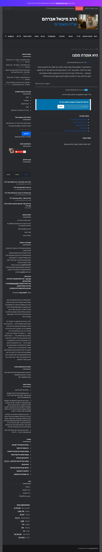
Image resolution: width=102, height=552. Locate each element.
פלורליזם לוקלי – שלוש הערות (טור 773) (62, 8)
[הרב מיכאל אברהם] (68, 21)
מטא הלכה (85, 49)
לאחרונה (26, 174)
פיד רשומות (26, 490)
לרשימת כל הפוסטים (23, 471)
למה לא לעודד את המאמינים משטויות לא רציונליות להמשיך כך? (19, 225)
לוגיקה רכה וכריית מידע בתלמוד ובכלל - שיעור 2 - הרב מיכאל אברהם (17, 83)
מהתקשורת (51, 36)
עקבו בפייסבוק (27, 160)
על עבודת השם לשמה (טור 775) (22, 187)
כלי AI (19, 36)
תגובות (8, 174)
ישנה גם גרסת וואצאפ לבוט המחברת (20, 288)
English (11, 36)
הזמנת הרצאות (87, 36)
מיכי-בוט (28, 279)
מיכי (90, 90)
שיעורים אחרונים (26, 54)
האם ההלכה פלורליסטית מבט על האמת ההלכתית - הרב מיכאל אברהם (17, 71)
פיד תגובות (26, 493)
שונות (37, 36)
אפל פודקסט (25, 104)
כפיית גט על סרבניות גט (79, 119)
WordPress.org (24, 496)
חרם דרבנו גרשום (81, 125)
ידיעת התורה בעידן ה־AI (24, 220)
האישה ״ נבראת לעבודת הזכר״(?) (76, 131)
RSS (27, 107)
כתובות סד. (83, 128)
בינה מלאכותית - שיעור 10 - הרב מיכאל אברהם (18, 66)
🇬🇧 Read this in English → (43, 84)
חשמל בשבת (27, 235)
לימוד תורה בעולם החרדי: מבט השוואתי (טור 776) (17, 182)
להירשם (26, 134)
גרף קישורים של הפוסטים (21, 474)
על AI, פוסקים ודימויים (24, 229)
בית (95, 49)
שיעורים (62, 36)
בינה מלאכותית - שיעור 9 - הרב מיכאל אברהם (18, 78)
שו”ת (78, 36)
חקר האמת (28, 232)
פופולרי (17, 174)
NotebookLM (13, 283)
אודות (43, 36)
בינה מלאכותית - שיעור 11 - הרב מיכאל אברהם (18, 61)
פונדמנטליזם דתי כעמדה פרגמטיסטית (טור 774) (18, 193)
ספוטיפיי (26, 100)
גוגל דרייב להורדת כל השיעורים (20, 110)
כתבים (71, 36)
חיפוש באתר (27, 36)
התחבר (27, 487)
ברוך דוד (89, 62)
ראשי (95, 36)
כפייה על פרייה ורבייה (80, 122)
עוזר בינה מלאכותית (62, 3)
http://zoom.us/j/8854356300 (21, 265)
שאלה (91, 49)
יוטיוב (27, 97)
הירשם (61, 106)
